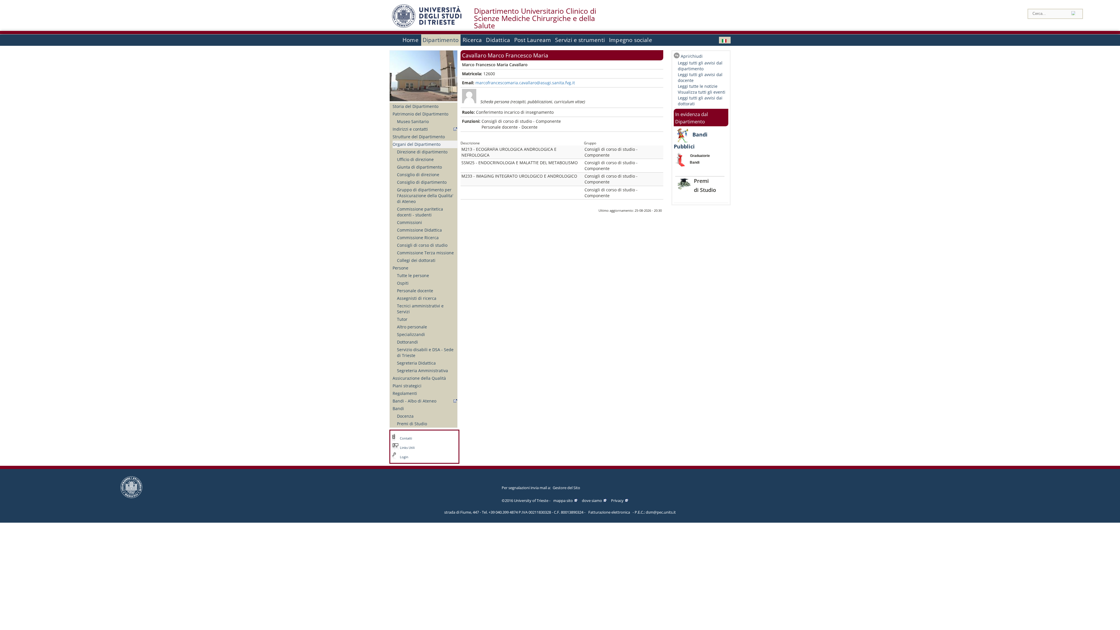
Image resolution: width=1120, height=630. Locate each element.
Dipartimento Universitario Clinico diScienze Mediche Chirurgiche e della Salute (535, 18)
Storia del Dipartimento (415, 106)
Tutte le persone (413, 275)
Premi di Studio (412, 423)
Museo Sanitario (413, 121)
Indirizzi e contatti (410, 129)
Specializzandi (411, 334)
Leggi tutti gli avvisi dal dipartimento (700, 65)
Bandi (398, 408)
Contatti (406, 438)
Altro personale (412, 327)
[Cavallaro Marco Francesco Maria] (725, 40)
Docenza (405, 416)
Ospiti (403, 283)
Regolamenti (405, 393)
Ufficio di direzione (415, 159)
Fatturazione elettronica (609, 512)
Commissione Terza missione (425, 253)
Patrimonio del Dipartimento (420, 114)
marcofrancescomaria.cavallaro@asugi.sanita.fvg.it (525, 82)
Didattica (498, 40)
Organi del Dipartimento (416, 144)
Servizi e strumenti (580, 40)
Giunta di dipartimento (419, 167)
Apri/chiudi (692, 56)
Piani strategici (407, 385)
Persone (400, 268)
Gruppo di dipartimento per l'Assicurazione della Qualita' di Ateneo (425, 195)
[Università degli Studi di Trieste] (426, 26)
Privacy (617, 500)
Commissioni (409, 222)
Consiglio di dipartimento (422, 182)
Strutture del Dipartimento (419, 136)
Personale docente (415, 290)
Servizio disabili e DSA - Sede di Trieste (425, 352)
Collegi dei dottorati (416, 260)
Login (404, 457)
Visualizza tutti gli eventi (701, 92)
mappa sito (563, 500)
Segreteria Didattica (416, 363)
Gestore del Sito (566, 487)
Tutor (402, 319)
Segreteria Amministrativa (422, 370)
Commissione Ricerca (418, 237)
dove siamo (592, 500)
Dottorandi (407, 342)
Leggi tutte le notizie (698, 86)
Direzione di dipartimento (422, 152)
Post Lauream (532, 40)
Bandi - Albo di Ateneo (414, 401)
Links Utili (407, 448)
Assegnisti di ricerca (416, 298)
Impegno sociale (630, 40)
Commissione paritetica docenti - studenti (420, 212)
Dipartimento (441, 40)
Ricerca (472, 40)
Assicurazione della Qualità (419, 378)
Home (410, 40)
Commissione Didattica (419, 230)
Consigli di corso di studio (422, 245)
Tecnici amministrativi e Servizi (420, 308)
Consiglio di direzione (418, 174)
